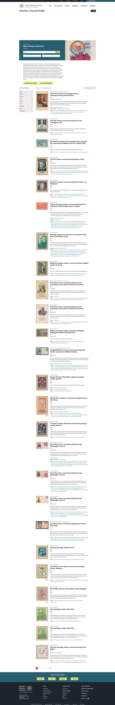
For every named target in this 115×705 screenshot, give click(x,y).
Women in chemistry (65, 226)
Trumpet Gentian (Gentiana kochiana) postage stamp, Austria (68, 424)
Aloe (81, 640)
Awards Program (46, 693)
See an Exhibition (85, 686)
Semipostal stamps (55, 113)
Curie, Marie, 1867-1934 (60, 171)
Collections (58, 6)
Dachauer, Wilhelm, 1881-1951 (60, 194)
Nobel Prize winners (82, 172)
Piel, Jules (57, 219)
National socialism (71, 132)
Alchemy (66, 413)
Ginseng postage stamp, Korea (62, 547)
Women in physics (55, 223)
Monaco (85, 250)
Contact (63, 678)
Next (50, 88)
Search (93, 10)
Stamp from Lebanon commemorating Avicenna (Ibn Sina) (68, 399)
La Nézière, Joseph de (59, 218)
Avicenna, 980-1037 (59, 413)
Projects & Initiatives (47, 691)
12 (46, 668)
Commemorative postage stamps (58, 112)
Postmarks (84, 110)
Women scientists (63, 223)
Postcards (65, 91)
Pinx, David (56, 296)
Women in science (55, 174)
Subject (21, 93)
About (61, 1)
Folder (43, 54)
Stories (67, 6)
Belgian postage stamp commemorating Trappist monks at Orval (69, 264)
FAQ (52, 678)
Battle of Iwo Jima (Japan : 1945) (80, 368)
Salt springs (57, 341)
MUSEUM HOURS (66, 686)
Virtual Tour (64, 688)
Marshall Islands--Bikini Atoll (66, 368)
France (63, 110)
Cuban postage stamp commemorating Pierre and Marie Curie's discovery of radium (68, 205)
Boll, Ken (56, 458)
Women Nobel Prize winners (66, 174)
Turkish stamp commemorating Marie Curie (67, 159)
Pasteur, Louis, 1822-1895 (76, 110)
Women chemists (58, 224)
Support (92, 6)
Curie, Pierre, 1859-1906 (68, 224)
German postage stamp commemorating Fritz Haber (68, 648)
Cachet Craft (62, 459)
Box (24, 54)
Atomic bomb (54, 369)
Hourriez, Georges (58, 107)
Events (81, 1)
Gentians (82, 437)
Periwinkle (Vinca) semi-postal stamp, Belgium (68, 588)
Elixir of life (71, 413)
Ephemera (60, 91)
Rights (21, 108)
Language (22, 106)
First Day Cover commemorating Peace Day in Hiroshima (68, 524)
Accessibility (82, 704)
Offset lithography (72, 369)
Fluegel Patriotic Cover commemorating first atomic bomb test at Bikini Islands (67, 351)
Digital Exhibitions (66, 691)
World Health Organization (72, 171)
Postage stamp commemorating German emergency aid (66, 121)
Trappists (60, 275)
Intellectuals (57, 152)
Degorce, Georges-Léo (60, 248)
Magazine (68, 1)
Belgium (78, 275)
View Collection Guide (46, 83)
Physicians (79, 416)
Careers (45, 698)
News (44, 695)
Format (21, 101)
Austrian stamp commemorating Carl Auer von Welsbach (68, 183)
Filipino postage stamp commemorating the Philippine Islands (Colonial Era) (67, 331)
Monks (81, 275)
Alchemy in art (70, 415)
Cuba (84, 221)
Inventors (69, 197)
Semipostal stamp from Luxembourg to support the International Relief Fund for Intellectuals (68, 142)
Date (21, 91)
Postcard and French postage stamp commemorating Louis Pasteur (64, 94)
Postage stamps (54, 91)
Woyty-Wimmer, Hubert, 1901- (61, 389)
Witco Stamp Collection (33, 46)
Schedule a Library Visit (87, 688)
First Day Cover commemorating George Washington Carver (66, 445)
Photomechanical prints (64, 348)
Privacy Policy (66, 704)
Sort (89, 88)
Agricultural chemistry (82, 486)
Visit (50, 6)
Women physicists (79, 221)
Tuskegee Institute (66, 462)
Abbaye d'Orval (54, 275)
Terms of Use (74, 704)
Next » (50, 668)
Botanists (58, 465)
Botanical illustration (67, 391)
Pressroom (45, 696)
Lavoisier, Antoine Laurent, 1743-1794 (63, 298)
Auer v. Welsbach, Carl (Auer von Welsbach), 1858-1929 (67, 195)
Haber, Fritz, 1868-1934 (67, 660)
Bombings (73, 540)
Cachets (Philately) (59, 365)
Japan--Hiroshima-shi (59, 539)
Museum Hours (92, 1)
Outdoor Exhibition (66, 690)
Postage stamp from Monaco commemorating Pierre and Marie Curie (68, 235)
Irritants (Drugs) (83, 580)
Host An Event (84, 691)
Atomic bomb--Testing (62, 369)
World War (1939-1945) (78, 366)
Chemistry (64, 132)
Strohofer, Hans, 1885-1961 (60, 387)
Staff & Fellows (46, 690)
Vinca (73, 600)
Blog (63, 696)
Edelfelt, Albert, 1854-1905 (63, 108)
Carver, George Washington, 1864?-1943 (74, 488)
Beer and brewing (82, 273)
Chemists (68, 110)
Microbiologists (58, 110)
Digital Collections (32, 10)
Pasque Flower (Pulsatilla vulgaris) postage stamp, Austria (67, 378)
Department (22, 111)
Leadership (45, 688)
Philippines (53, 342)
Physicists (72, 226)
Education (84, 6)
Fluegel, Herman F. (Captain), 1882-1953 (63, 363)
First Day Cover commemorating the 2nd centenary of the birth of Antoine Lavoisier (66, 283)
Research (75, 6)
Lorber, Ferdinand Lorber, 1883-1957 (76, 194)
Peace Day (67, 539)
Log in (74, 678)
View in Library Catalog (30, 83)
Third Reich (78, 132)
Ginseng (82, 559)
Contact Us (84, 693)
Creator (21, 96)
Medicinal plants (66, 437)
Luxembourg (63, 152)
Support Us (84, 695)
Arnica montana (60, 581)
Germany (60, 134)
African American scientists (68, 461)
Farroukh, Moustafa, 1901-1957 (61, 411)
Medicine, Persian (72, 416)
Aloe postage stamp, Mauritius (62, 609)
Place (21, 103)
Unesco (75, 415)
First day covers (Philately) (66, 465)
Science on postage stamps (73, 112)
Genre (21, 98)
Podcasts (75, 1)
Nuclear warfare (80, 540)
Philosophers (81, 415)
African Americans (55, 464)
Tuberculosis (53, 581)
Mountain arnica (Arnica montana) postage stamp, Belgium (67, 567)
